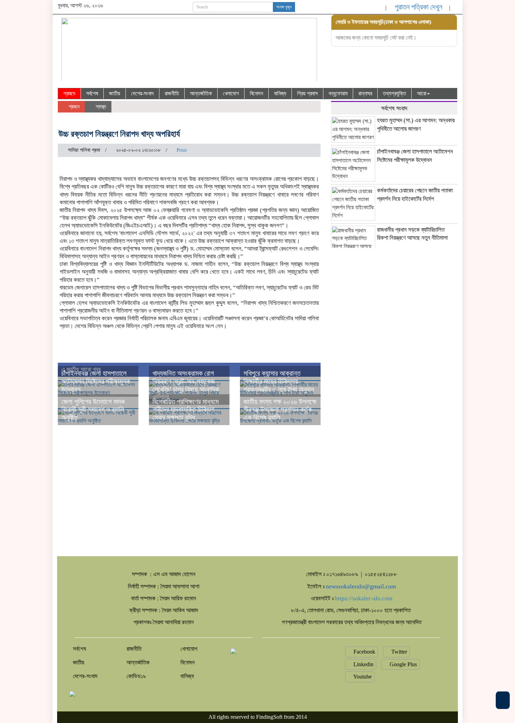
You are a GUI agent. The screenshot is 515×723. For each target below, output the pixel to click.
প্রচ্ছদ (69, 93)
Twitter (398, 652)
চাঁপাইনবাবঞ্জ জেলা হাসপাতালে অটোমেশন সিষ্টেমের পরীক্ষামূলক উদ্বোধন (95, 381)
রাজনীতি (172, 93)
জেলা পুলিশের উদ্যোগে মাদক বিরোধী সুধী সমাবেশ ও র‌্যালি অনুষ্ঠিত (93, 410)
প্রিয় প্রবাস (307, 93)
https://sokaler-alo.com (363, 598)
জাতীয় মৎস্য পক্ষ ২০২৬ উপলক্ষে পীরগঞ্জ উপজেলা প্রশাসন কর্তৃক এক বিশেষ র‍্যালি (279, 410)
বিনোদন (256, 93)
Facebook (363, 652)
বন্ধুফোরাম (338, 93)
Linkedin (362, 664)
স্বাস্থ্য (100, 106)
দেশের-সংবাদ (142, 93)
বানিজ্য (280, 93)
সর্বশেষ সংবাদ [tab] (394, 108)
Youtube (362, 677)
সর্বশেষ (92, 93)
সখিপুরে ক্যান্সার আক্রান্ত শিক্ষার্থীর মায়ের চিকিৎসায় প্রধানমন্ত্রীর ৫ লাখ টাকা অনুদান (278, 381)
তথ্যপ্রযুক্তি (394, 93)
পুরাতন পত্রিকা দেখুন (418, 7)
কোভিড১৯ (136, 676)
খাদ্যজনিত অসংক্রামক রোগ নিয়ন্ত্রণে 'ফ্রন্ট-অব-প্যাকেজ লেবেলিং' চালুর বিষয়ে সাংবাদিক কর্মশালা (185, 385)
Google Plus (402, 664)
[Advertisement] (394, 300)
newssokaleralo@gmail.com (361, 586)
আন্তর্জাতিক (201, 93)
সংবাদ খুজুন (283, 7)
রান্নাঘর (365, 93)
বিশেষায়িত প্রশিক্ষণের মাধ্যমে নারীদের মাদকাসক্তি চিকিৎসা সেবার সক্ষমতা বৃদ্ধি (185, 410)
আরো (421, 93)
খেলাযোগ (231, 93)
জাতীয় (114, 93)
